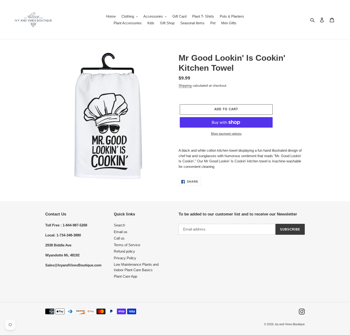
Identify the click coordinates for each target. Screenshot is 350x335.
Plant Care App (125, 276)
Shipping (185, 85)
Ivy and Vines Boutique (290, 324)
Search (119, 225)
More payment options (226, 133)
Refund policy (124, 251)
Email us (120, 232)
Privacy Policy (125, 258)
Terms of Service (127, 245)
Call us (119, 238)
